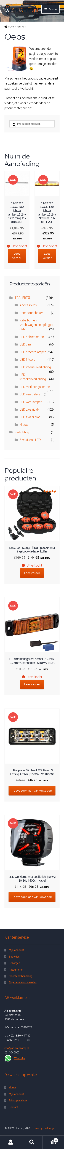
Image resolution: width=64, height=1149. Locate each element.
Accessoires (28, 305)
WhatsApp (20, 1058)
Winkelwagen (50, 1139)
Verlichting (22, 432)
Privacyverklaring (18, 1100)
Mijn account (16, 950)
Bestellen (14, 956)
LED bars (26, 344)
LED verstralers (30, 394)
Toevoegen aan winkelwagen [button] (32, 790)
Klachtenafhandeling (20, 976)
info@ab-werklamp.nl (16, 1048)
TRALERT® (22, 298)
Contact (13, 1107)
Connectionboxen (32, 313)
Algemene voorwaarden (22, 982)
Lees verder (16, 256)
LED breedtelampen (33, 352)
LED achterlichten (32, 337)
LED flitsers (27, 359)
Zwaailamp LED (30, 440)
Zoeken (32, 1142)
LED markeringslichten (35, 387)
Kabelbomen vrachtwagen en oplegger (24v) (36, 325)
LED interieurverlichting (35, 367)
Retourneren (16, 969)
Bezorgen (14, 963)
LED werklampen (31, 402)
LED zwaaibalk (29, 409)
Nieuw (24, 424)
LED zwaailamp (30, 417)
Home (11, 26)
